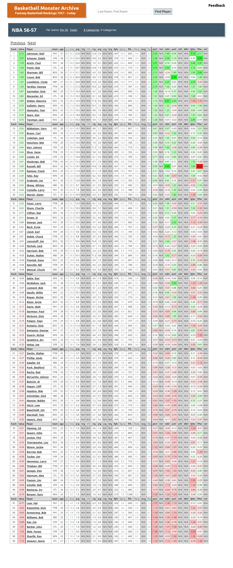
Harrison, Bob (35, 250)
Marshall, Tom (35, 414)
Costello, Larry (36, 190)
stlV (180, 49)
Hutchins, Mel (35, 142)
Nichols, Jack (34, 246)
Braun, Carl (34, 133)
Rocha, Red (33, 372)
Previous (18, 42)
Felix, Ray (32, 176)
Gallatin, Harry (36, 105)
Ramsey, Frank (36, 171)
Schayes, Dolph (36, 58)
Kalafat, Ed (33, 362)
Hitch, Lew (33, 405)
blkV (186, 49)
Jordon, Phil (34, 437)
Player (30, 49)
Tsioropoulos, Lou (37, 442)
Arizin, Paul (34, 63)
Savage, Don (34, 471)
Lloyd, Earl (33, 232)
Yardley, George (36, 86)
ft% (129, 49)
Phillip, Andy (34, 358)
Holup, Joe (33, 344)
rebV (167, 49)
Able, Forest (34, 531)
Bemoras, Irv (34, 489)
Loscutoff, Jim (35, 241)
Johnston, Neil (35, 53)
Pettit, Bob (33, 67)
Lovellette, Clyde (37, 82)
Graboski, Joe (35, 180)
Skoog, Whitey (35, 185)
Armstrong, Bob (36, 512)
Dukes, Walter (35, 255)
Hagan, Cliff (34, 386)
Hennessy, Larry (37, 461)
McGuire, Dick (35, 316)
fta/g (136, 49)
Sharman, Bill (35, 72)
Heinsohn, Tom (36, 110)
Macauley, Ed (35, 96)
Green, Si (32, 217)
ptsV (155, 49)
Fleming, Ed (34, 428)
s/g (104, 49)
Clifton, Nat (34, 213)
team (55, 49)
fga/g (122, 49)
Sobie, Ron (33, 278)
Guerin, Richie (35, 335)
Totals (73, 30)
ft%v (199, 49)
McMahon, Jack (36, 283)
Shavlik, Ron (34, 536)
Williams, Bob (35, 517)
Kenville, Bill (34, 265)
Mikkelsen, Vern (37, 128)
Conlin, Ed (33, 157)
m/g (72, 49)
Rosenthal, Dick (36, 508)
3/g (83, 49)
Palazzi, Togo (35, 321)
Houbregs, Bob (36, 161)
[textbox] (124, 11)
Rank (14, 49)
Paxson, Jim (34, 480)
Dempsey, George (37, 330)
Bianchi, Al (33, 381)
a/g (99, 49)
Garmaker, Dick (36, 91)
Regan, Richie (35, 297)
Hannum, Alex (35, 475)
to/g (143, 49)
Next (31, 42)
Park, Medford (35, 367)
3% (88, 49)
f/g (149, 49)
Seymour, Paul (35, 311)
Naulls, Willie (35, 292)
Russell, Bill (34, 166)
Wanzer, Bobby (36, 400)
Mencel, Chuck (36, 269)
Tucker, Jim (33, 456)
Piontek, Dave (35, 260)
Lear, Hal (32, 503)
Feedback (216, 5)
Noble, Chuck (35, 236)
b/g (110, 49)
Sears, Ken (33, 115)
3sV (161, 49)
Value (21, 49)
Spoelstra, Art (35, 340)
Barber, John (34, 527)
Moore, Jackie (35, 447)
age (62, 49)
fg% (116, 49)
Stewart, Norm (36, 541)
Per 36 (64, 30)
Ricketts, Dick (35, 325)
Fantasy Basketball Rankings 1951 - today (45, 13)
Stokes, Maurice (36, 101)
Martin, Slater (35, 194)
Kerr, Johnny (34, 147)
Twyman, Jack (35, 119)
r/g (94, 49)
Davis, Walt (34, 306)
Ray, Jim (32, 522)
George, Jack (34, 222)
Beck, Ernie (33, 227)
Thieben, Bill (34, 466)
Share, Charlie (35, 208)
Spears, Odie (34, 433)
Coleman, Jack (35, 138)
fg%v (192, 49)
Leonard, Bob (35, 288)
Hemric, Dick (34, 419)
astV (174, 49)
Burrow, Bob (34, 452)
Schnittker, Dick (36, 396)
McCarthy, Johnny (38, 377)
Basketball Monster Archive (46, 8)
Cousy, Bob (33, 77)
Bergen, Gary (35, 494)
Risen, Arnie (34, 302)
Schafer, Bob (34, 485)
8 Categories (91, 30)
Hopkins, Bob (35, 391)
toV (205, 49)
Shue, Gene (34, 152)
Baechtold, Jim (36, 410)
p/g (77, 49)
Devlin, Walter (35, 353)
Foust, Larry (34, 203)
